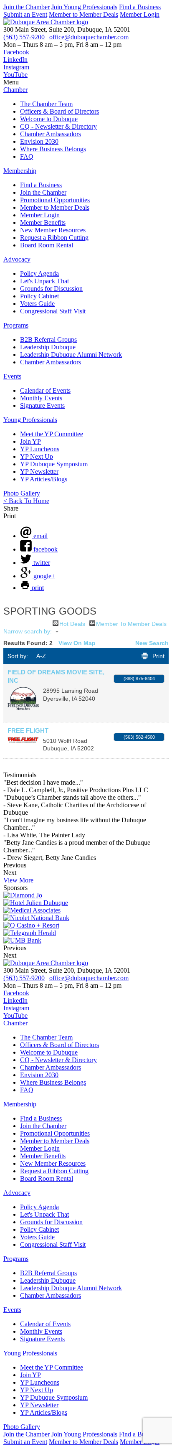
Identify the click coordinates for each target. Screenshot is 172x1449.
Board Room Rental (46, 245)
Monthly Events (41, 398)
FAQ (26, 156)
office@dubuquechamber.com (89, 37)
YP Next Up (36, 456)
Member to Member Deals (83, 14)
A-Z (41, 656)
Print (158, 656)
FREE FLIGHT (28, 730)
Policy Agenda (39, 273)
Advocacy (16, 259)
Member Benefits (43, 222)
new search (152, 643)
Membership (19, 170)
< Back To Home (26, 500)
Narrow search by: (27, 631)
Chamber (15, 89)
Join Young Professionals (84, 6)
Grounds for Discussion (51, 288)
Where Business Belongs (53, 149)
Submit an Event (25, 14)
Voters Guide (37, 303)
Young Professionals (30, 419)
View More (18, 880)
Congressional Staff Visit (53, 311)
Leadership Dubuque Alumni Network (71, 354)
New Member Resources (53, 230)
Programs (15, 325)
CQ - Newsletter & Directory (58, 126)
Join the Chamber (26, 6)
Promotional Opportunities (55, 199)
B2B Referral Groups (48, 339)
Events (12, 376)
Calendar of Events (45, 390)
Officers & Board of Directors (59, 111)
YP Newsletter (39, 471)
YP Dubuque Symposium (54, 464)
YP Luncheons (39, 448)
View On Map (77, 643)
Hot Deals (72, 623)
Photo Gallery (21, 493)
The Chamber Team (46, 103)
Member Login (139, 14)
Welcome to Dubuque (49, 118)
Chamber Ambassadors (50, 133)
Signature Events (42, 405)
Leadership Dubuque (48, 347)
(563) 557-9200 (24, 37)
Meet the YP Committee (51, 433)
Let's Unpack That (44, 281)
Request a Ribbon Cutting (54, 237)
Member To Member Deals (131, 623)
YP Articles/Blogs (43, 479)
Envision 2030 (39, 141)
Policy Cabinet (39, 296)
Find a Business (140, 6)
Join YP (30, 441)
